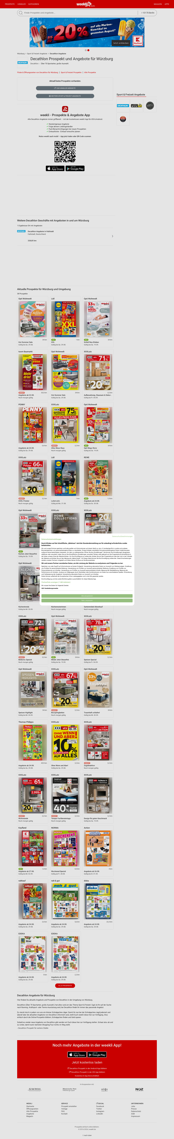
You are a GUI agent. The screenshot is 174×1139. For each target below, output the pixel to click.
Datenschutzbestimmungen (122, 536)
